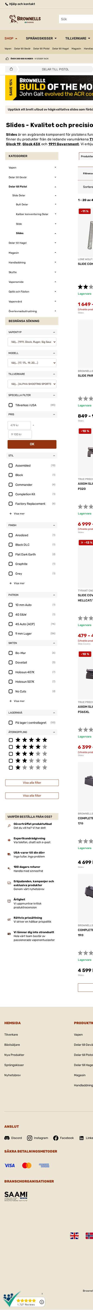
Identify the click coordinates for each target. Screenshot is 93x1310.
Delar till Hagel (60, 48)
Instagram (41, 1138)
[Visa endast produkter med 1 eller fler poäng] (31, 767)
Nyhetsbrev (12, 1075)
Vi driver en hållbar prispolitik (32, 921)
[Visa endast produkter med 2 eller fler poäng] (31, 760)
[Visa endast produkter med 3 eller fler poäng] (31, 753)
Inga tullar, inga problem (29, 856)
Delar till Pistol (41, 48)
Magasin (76, 48)
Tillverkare (75, 38)
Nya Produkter (14, 1055)
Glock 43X (31, 144)
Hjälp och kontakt (22, 4)
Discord (16, 1138)
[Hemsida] (10, 69)
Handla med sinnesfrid (28, 871)
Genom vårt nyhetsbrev (29, 889)
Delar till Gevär (22, 48)
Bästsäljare (12, 1045)
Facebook (67, 1138)
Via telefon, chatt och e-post (32, 842)
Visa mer (19, 513)
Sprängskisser (39, 38)
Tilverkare (11, 1034)
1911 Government (63, 144)
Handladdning (83, 1085)
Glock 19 (13, 144)
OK (32, 444)
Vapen (8, 48)
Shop (9, 38)
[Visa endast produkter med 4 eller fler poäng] (31, 746)
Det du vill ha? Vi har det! (30, 827)
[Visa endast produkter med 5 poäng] (31, 739)
